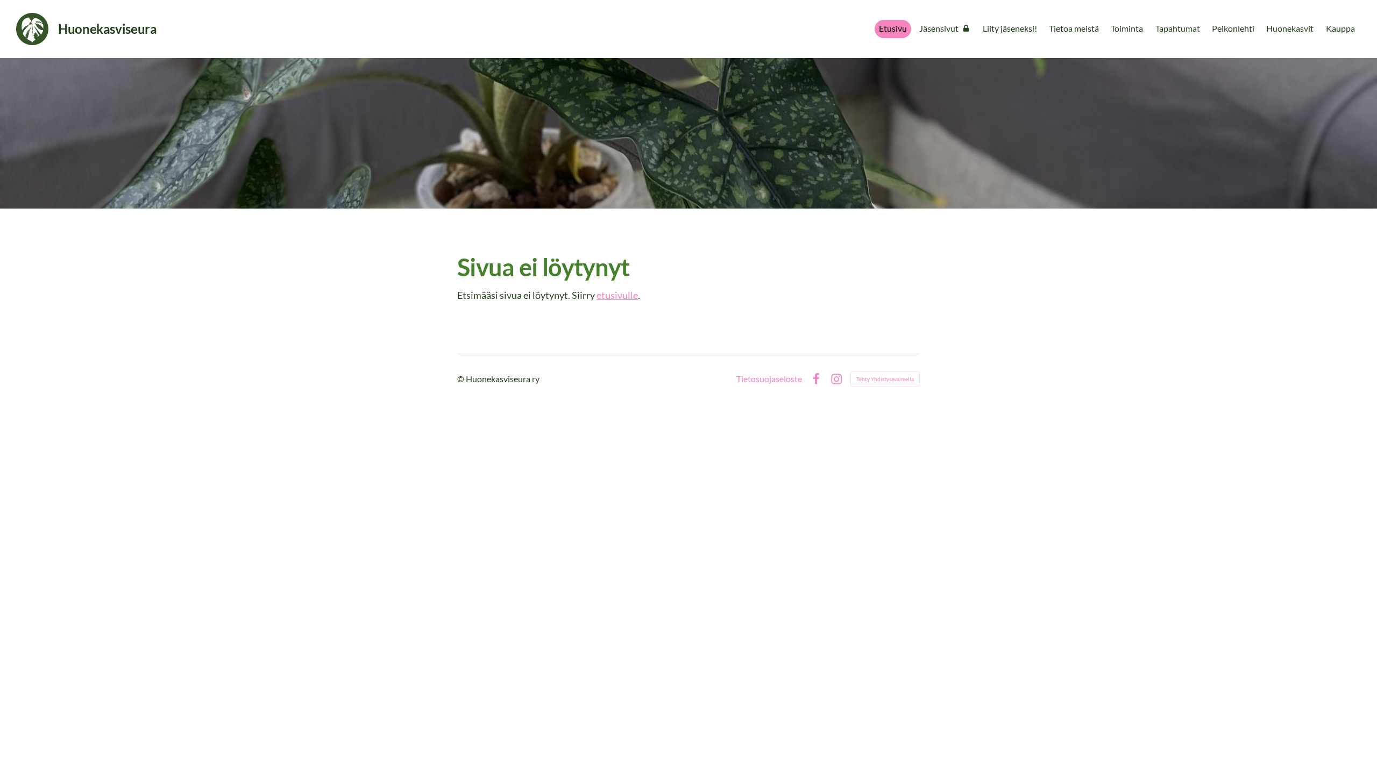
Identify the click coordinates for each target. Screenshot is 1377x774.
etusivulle (617, 295)
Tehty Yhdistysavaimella (885, 379)
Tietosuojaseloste (769, 379)
